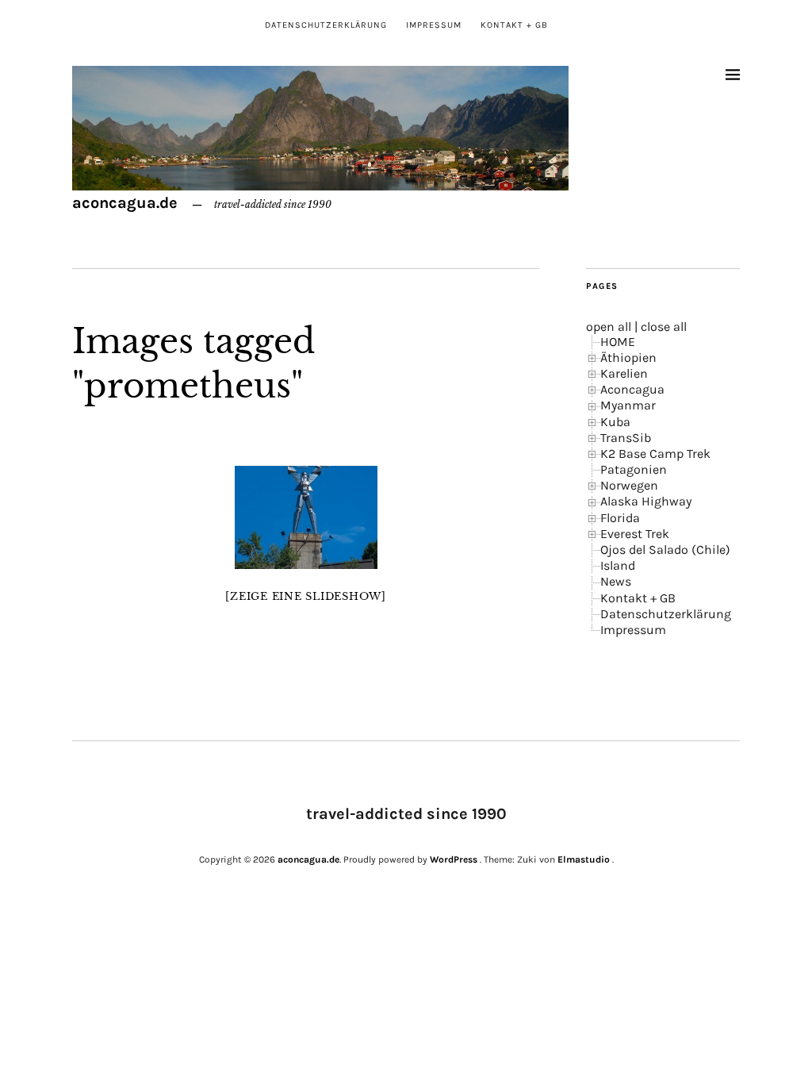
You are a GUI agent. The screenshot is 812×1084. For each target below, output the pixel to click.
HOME (617, 341)
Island (617, 565)
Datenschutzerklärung (326, 25)
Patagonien (633, 469)
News (615, 581)
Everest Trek (634, 533)
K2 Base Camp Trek (655, 453)
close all (664, 326)
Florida (620, 517)
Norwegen (629, 485)
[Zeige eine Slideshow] (305, 596)
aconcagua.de (125, 203)
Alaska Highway (645, 501)
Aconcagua (632, 389)
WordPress (453, 859)
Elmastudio (583, 859)
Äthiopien (628, 357)
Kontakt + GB (514, 25)
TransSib (625, 437)
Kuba (615, 421)
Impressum (434, 25)
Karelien (624, 373)
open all (608, 326)
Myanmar (628, 405)
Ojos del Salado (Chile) (665, 549)
